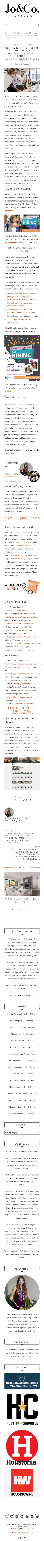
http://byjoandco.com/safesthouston (19, 630)
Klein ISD (17, 33)
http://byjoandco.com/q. (28, 690)
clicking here (9, 211)
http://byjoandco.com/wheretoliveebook (24, 674)
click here (35, 1251)
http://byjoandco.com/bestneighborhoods (21, 637)
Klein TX (21, 44)
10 (31, 909)
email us (22, 989)
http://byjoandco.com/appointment (19, 680)
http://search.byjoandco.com (21, 697)
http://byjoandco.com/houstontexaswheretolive (23, 643)
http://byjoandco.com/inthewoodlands (20, 624)
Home (6, 33)
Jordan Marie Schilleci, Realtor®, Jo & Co (17, 819)
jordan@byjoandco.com (26, 546)
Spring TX (31, 44)
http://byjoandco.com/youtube (17, 610)
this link (33, 1353)
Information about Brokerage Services (22, 1532)
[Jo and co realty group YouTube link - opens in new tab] (22, 759)
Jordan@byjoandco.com (21, 684)
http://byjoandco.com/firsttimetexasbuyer (21, 650)
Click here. (33, 1014)
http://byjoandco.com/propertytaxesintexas (21, 617)
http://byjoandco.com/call (24, 542)
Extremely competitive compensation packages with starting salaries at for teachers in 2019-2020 (21, 297)
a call (34, 985)
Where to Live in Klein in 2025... (22, 899)
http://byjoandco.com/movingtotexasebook (25, 664)
